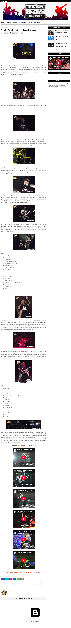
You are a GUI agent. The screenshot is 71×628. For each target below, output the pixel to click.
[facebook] (66, 1)
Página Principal (4, 27)
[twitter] (68, 1)
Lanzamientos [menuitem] (22, 22)
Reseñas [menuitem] (15, 22)
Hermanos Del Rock (6, 35)
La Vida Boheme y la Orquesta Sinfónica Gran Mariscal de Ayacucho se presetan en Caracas (62, 46)
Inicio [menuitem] (2, 22)
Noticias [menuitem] (8, 22)
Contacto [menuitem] (37, 22)
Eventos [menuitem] (30, 22)
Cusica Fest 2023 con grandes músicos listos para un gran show (62, 38)
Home (58, 626)
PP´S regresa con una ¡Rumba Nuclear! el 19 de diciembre (62, 31)
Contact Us (67, 626)
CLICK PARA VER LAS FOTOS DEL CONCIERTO (24, 572)
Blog (7, 626)
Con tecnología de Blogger (31, 618)
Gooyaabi (18, 626)
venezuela (10, 27)
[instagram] (70, 1)
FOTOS (21, 445)
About (62, 626)
